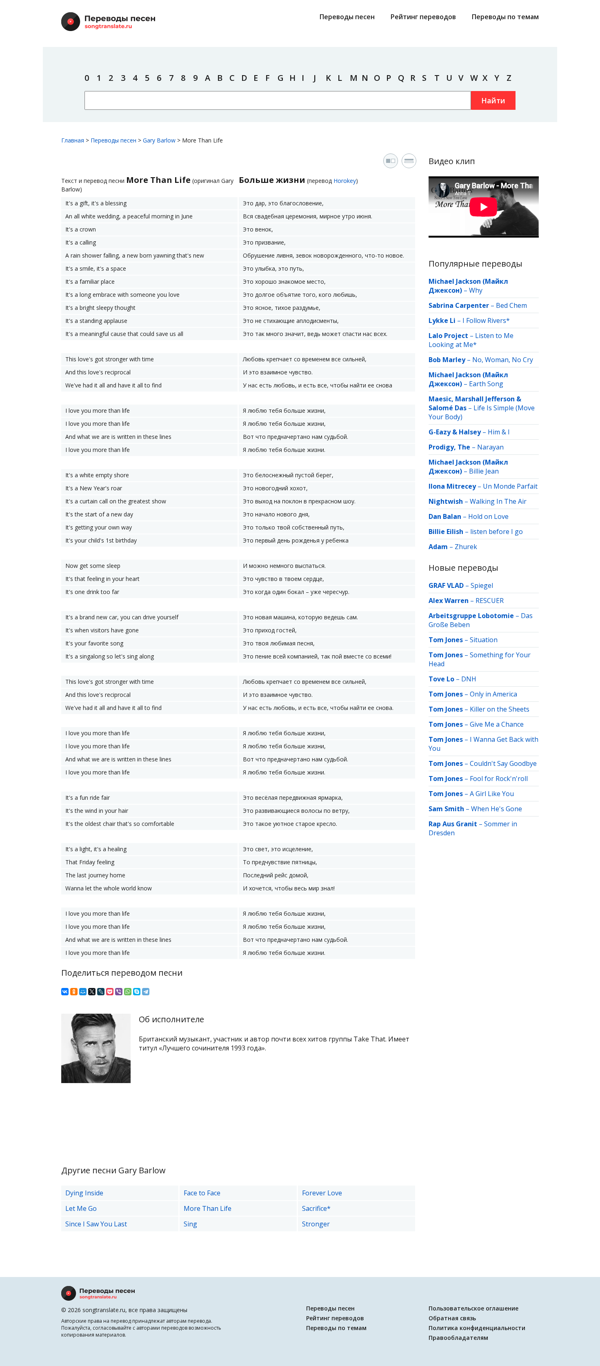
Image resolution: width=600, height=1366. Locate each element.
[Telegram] (145, 991)
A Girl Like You (492, 793)
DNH (468, 678)
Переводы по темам (505, 16)
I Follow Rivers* (486, 320)
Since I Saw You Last (96, 1223)
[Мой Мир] (83, 991)
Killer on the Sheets (499, 709)
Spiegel (482, 585)
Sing (190, 1223)
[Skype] (136, 991)
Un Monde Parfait (510, 486)
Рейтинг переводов (423, 16)
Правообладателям (458, 1338)
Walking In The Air (498, 501)
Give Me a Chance (497, 724)
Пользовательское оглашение (473, 1308)
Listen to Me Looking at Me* (471, 340)
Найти (493, 100)
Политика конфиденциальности (477, 1328)
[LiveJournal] (100, 991)
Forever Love (322, 1192)
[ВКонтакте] (65, 991)
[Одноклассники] (74, 991)
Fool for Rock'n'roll (499, 778)
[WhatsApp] (127, 991)
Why (475, 290)
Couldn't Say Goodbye (503, 763)
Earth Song (486, 383)
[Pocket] (109, 991)
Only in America (493, 694)
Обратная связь (452, 1318)
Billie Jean (484, 471)
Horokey (344, 181)
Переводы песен (347, 16)
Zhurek (466, 546)
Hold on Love (488, 516)
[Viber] (118, 991)
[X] (92, 991)
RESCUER (490, 600)
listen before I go (496, 531)
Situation (484, 639)
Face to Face (202, 1192)
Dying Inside (84, 1192)
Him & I (499, 431)
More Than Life (207, 1208)
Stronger (316, 1223)
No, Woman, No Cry (502, 359)
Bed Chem (511, 305)
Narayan (490, 447)
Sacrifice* (316, 1208)
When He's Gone (496, 808)
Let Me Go (81, 1208)
